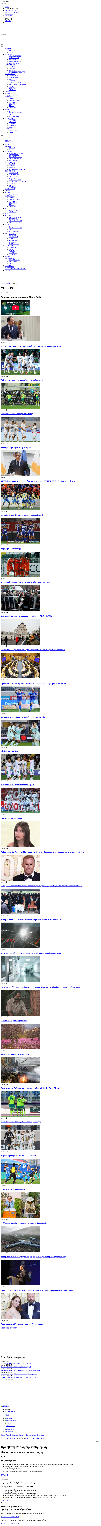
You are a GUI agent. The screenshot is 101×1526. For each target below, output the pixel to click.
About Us (32, 1435)
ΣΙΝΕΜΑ (12, 99)
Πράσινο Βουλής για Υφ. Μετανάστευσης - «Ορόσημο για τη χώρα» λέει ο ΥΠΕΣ (33, 683)
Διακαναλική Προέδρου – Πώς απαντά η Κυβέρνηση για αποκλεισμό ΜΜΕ (31, 346)
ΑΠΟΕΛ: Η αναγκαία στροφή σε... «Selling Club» (17, 1363)
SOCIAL (11, 115)
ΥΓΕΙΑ (11, 52)
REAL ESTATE (14, 77)
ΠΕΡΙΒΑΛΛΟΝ (10, 189)
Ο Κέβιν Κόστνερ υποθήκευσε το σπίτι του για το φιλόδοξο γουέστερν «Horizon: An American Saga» (41, 886)
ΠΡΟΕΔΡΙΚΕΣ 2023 (15, 59)
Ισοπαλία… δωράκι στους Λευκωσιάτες (17, 414)
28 (1, 1328)
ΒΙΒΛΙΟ (11, 106)
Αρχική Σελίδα (5, 283)
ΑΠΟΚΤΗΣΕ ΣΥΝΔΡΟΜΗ (10, 1517)
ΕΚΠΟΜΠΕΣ (9, 258)
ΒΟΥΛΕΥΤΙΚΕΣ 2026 (16, 56)
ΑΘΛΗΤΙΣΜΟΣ (10, 65)
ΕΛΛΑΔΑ (12, 68)
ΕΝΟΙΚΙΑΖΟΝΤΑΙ (15, 217)
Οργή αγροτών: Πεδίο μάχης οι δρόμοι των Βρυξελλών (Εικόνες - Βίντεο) (30, 1088)
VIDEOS (8, 265)
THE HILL (12, 132)
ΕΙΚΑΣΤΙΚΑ (13, 104)
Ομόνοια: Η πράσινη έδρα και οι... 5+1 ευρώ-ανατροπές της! (20, 1374)
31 (6, 1328)
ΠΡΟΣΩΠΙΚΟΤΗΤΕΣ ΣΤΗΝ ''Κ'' (15, 269)
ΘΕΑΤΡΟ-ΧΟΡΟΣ (15, 100)
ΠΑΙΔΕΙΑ (12, 51)
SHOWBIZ (12, 122)
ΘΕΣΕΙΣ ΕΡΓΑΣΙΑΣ (15, 222)
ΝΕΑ (10, 111)
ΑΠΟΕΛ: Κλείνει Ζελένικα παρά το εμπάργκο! (16, 1367)
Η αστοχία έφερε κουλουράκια (13, 1189)
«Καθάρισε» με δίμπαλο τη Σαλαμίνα (16, 447)
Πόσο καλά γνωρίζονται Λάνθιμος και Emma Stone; (22, 1324)
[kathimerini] (9, 1418)
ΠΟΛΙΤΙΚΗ (9, 54)
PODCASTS (13, 261)
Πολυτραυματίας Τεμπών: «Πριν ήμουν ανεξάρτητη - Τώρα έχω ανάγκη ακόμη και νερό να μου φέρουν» (43, 852)
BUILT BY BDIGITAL (8, 1438)
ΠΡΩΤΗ (7, 144)
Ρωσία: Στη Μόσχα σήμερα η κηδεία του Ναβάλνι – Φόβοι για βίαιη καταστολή (33, 650)
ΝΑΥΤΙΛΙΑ (12, 90)
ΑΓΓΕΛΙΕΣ (8, 215)
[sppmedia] (5, 1406)
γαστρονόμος (9, 14)
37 (16, 1328)
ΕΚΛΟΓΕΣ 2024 (14, 58)
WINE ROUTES (14, 260)
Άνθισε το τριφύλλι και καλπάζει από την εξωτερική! (22, 380)
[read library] (9, 1431)
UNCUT (11, 263)
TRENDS (12, 86)
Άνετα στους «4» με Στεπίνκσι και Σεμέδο (17, 785)
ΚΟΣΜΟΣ (8, 93)
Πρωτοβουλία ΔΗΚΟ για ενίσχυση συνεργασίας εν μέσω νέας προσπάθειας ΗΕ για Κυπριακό (38, 1290)
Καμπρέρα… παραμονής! (11, 549)
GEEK (7, 109)
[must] (7, 1415)
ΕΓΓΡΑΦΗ (4, 1475)
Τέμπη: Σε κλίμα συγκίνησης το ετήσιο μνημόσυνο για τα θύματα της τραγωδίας (33, 1257)
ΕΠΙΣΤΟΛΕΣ (9, 270)
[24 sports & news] (11, 1411)
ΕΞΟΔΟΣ (12, 127)
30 (5, 1328)
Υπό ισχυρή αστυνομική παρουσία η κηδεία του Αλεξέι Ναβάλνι (26, 616)
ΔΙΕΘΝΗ (12, 70)
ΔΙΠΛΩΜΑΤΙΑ (14, 63)
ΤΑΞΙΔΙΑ (12, 123)
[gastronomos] (9, 1429)
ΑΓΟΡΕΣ (12, 81)
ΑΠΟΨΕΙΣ (8, 129)
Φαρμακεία (8, 15)
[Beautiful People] (11, 1420)
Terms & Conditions (12, 1435)
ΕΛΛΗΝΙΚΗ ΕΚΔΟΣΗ (12, 10)
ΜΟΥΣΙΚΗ (12, 102)
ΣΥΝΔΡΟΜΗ (5, 1500)
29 (3, 1328)
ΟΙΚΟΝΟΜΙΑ (13, 75)
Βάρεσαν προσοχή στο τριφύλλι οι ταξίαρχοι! (19, 1155)
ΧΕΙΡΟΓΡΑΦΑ (13, 107)
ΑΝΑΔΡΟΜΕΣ (14, 240)
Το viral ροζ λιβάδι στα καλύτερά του (16, 1054)
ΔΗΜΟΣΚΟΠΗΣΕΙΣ (15, 61)
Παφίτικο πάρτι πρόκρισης (12, 818)
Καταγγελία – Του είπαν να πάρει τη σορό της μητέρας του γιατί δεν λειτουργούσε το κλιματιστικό (41, 987)
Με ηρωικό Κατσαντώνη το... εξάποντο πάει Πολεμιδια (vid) (25, 582)
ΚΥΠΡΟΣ (8, 49)
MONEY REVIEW (15, 83)
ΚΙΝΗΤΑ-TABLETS (15, 113)
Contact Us (40, 1435)
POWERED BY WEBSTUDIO (35, 1438)
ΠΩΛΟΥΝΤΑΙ (13, 219)
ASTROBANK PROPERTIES (18, 84)
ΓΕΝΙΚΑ (12, 238)
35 (12, 1328)
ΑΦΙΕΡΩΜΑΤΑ (10, 233)
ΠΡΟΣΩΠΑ (12, 242)
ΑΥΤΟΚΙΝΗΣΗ (14, 116)
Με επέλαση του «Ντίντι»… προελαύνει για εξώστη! (22, 515)
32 (8, 1328)
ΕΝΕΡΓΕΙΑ (12, 88)
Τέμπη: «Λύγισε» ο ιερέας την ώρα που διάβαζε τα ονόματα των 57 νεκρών (31, 919)
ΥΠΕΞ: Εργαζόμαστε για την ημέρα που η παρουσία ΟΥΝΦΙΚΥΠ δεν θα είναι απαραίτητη (38, 481)
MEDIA (7, 256)
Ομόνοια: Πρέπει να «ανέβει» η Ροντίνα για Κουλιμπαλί (18, 1377)
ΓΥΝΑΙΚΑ (12, 120)
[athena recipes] (10, 1426)
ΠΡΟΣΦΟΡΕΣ (9, 267)
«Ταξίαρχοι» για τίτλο (10, 751)
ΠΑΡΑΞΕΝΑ (13, 95)
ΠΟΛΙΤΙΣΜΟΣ (9, 97)
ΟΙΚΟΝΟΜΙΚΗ (10, 74)
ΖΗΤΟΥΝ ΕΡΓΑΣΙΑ (15, 221)
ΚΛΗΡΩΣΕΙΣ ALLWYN (17, 72)
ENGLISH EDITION (12, 12)
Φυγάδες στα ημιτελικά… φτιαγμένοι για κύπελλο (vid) (23, 717)
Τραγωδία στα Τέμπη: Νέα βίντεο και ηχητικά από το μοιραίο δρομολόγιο (31, 953)
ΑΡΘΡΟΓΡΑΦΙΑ (14, 131)
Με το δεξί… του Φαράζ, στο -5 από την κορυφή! (21, 1122)
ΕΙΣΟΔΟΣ (8, 21)
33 (9, 1328)
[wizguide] (8, 1423)
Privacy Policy (24, 1435)
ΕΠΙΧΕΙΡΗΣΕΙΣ (14, 79)
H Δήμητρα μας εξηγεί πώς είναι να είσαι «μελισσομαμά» (24, 1223)
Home (7, 7)
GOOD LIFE (9, 118)
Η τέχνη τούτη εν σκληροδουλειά (14, 1021)
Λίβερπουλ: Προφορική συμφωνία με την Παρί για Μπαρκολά (20, 1370)
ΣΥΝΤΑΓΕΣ (13, 125)
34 (11, 1328)
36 (14, 1328)
